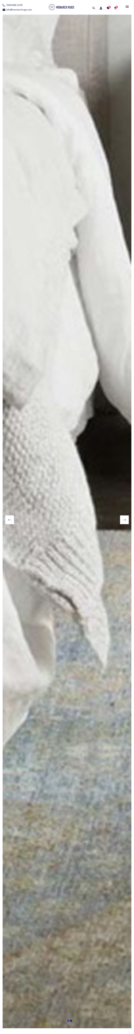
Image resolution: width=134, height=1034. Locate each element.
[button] (127, 6)
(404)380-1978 (14, 5)
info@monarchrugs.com (19, 9)
